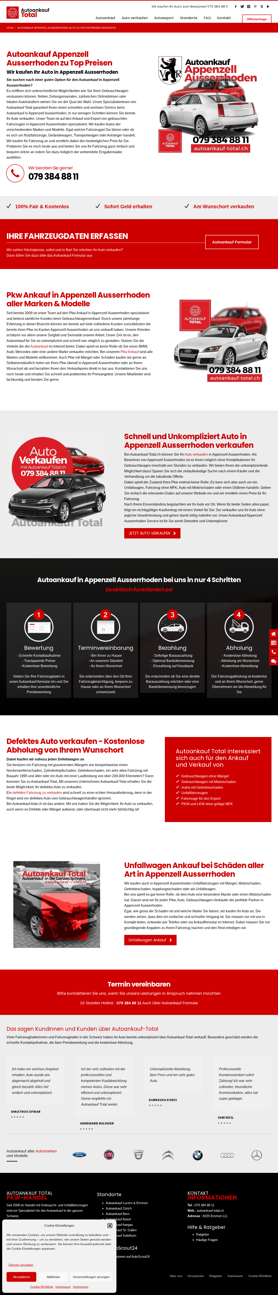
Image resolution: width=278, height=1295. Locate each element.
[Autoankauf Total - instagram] (248, 6)
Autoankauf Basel (118, 1219)
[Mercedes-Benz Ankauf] (256, 1154)
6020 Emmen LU (215, 1216)
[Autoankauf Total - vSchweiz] (261, 6)
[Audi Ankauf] (227, 1154)
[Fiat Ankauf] (109, 1154)
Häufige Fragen (207, 1240)
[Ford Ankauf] (79, 1154)
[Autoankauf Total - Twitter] (242, 6)
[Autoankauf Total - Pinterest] (255, 6)
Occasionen (196, 1276)
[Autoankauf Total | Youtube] (268, 6)
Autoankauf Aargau (119, 1224)
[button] (110, 1225)
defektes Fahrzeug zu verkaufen (37, 792)
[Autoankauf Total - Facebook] (235, 6)
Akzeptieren (21, 1277)
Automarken (46, 1151)
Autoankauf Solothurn (121, 1235)
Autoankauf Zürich (119, 1208)
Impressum (63, 1286)
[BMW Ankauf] (197, 1154)
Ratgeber (202, 1234)
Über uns (176, 1276)
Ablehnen (53, 1277)
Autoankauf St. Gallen (121, 1230)
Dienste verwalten (21, 1265)
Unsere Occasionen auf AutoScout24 (123, 1256)
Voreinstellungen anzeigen (91, 1277)
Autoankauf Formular (180, 1003)
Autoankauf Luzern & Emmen (127, 1203)
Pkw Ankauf (130, 352)
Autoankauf (39, 346)
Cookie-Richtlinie (41, 1286)
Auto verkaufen (109, 250)
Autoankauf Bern (117, 1214)
